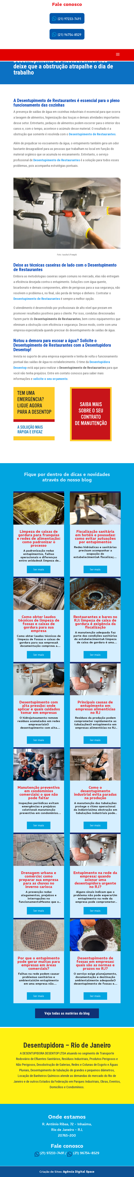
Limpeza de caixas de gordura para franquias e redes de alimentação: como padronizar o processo (38, 538)
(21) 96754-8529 (69, 35)
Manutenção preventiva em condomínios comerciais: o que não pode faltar (39, 792)
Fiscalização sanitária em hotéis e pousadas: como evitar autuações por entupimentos (95, 536)
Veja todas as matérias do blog (67, 1013)
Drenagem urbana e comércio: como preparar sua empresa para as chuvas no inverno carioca (38, 880)
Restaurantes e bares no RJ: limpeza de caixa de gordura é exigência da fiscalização (95, 622)
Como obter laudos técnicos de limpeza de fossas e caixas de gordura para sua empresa (38, 624)
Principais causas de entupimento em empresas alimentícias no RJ (95, 707)
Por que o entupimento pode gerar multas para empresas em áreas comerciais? (38, 963)
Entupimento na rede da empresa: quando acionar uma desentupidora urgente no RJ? (95, 880)
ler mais (39, 569)
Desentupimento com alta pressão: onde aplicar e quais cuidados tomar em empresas (39, 707)
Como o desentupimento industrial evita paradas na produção (95, 792)
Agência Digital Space (78, 1171)
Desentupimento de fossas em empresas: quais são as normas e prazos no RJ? (95, 963)
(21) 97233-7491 (69, 19)
